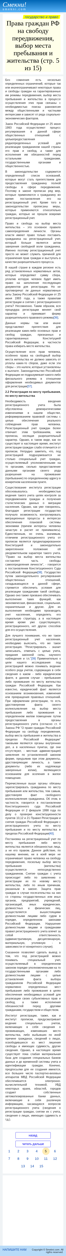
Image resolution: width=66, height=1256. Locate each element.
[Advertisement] (33, 1210)
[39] (33, 658)
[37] (29, 386)
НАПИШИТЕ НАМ (14, 1249)
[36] (56, 317)
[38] (39, 572)
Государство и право (41, 17)
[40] (51, 833)
